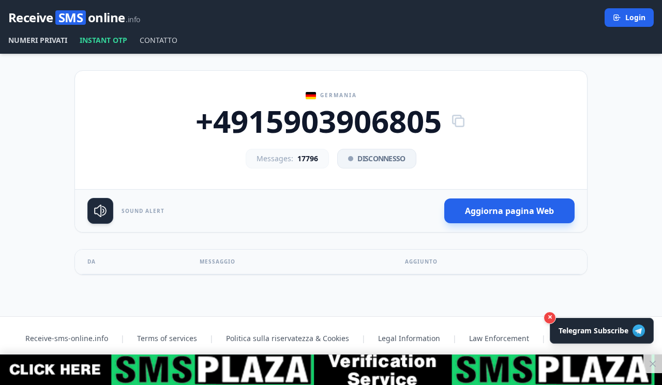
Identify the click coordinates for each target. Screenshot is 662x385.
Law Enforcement (499, 338)
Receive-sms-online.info (66, 338)
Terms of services (167, 338)
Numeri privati (37, 40)
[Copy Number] (458, 121)
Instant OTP (103, 40)
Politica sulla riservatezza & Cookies (287, 338)
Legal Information (409, 338)
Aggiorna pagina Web (509, 211)
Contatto (158, 40)
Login (635, 17)
